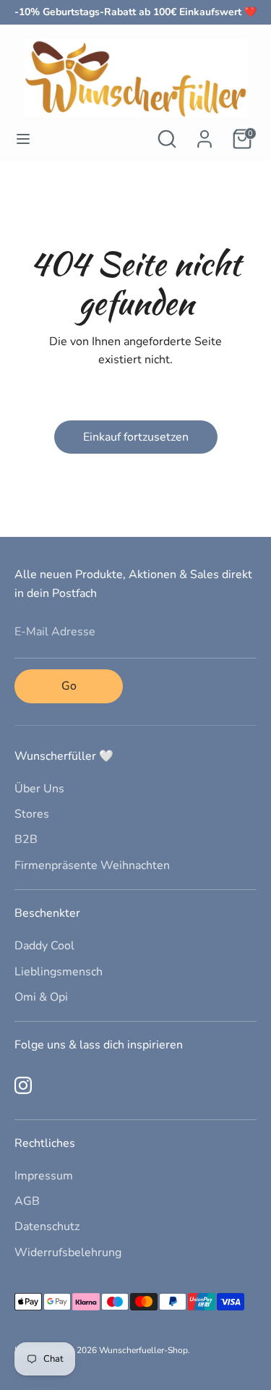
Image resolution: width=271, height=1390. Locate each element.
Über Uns (39, 789)
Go (69, 686)
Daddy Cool (44, 946)
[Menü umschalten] (23, 138)
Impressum (43, 1176)
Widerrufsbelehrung (67, 1252)
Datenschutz (46, 1226)
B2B (26, 839)
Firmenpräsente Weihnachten (92, 865)
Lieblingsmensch (58, 972)
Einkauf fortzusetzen (136, 437)
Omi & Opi (41, 997)
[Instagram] (23, 1085)
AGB (27, 1201)
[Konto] (204, 133)
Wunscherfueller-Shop (143, 1350)
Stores (31, 814)
